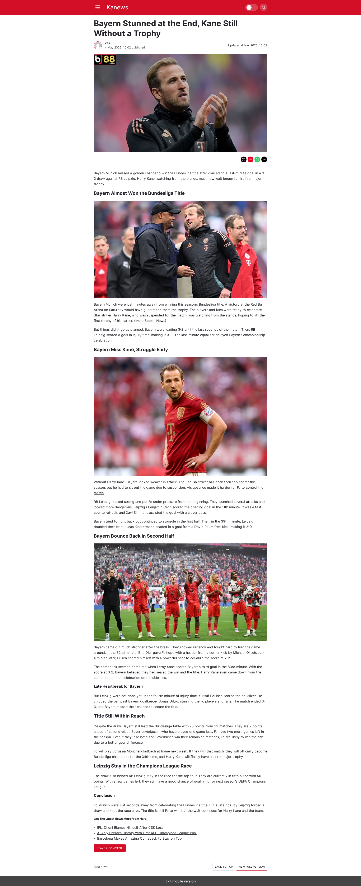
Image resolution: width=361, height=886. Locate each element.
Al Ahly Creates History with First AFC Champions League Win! (147, 833)
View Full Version (251, 866)
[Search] (263, 7)
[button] (244, 159)
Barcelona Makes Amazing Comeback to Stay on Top (139, 838)
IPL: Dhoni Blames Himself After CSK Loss (130, 827)
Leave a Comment (110, 848)
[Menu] (98, 7)
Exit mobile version (180, 881)
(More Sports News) (150, 321)
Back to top (224, 866)
